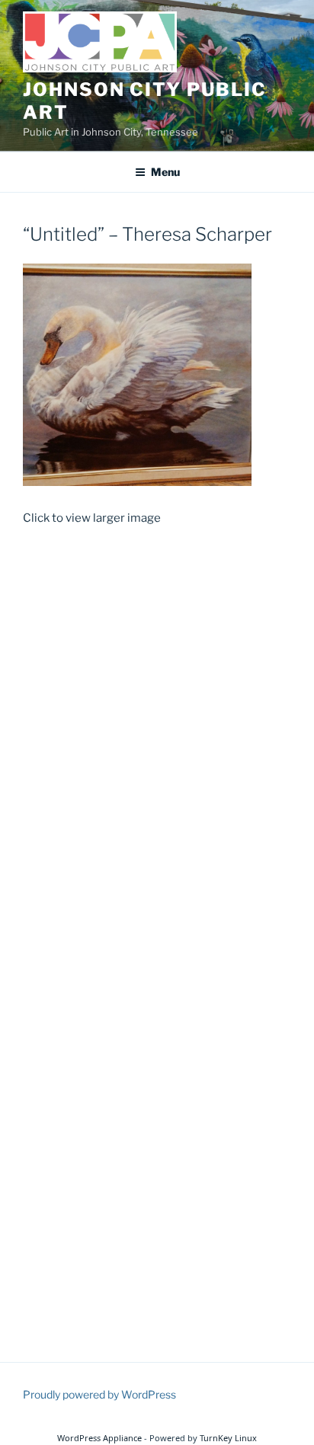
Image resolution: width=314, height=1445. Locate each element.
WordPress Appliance (99, 1437)
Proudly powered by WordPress (99, 1394)
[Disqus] (157, 735)
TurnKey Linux (228, 1437)
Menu (165, 171)
